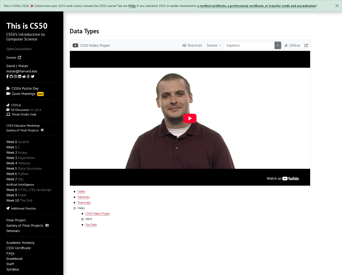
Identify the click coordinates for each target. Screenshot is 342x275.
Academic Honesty (20, 242)
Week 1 (11, 147)
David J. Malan (17, 66)
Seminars (13, 230)
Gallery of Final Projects (22, 130)
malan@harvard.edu (21, 71)
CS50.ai (16, 105)
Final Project (16, 220)
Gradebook (14, 258)
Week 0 (11, 141)
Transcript (84, 202)
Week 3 (11, 157)
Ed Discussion (20, 110)
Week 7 (11, 179)
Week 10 (12, 200)
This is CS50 (27, 26)
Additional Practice (23, 208)
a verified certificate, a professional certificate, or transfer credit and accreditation (256, 6)
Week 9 (11, 195)
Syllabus (12, 269)
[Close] (337, 5)
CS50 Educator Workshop (23, 125)
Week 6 (11, 173)
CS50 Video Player (98, 213)
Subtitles (84, 197)
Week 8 (11, 189)
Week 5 (11, 168)
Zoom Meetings (27, 93)
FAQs (132, 6)
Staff (10, 264)
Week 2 (11, 152)
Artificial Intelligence (20, 184)
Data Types (84, 31)
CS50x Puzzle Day (24, 88)
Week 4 (11, 163)
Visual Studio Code (24, 114)
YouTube (91, 224)
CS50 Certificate (18, 248)
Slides (81, 191)
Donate (11, 57)
